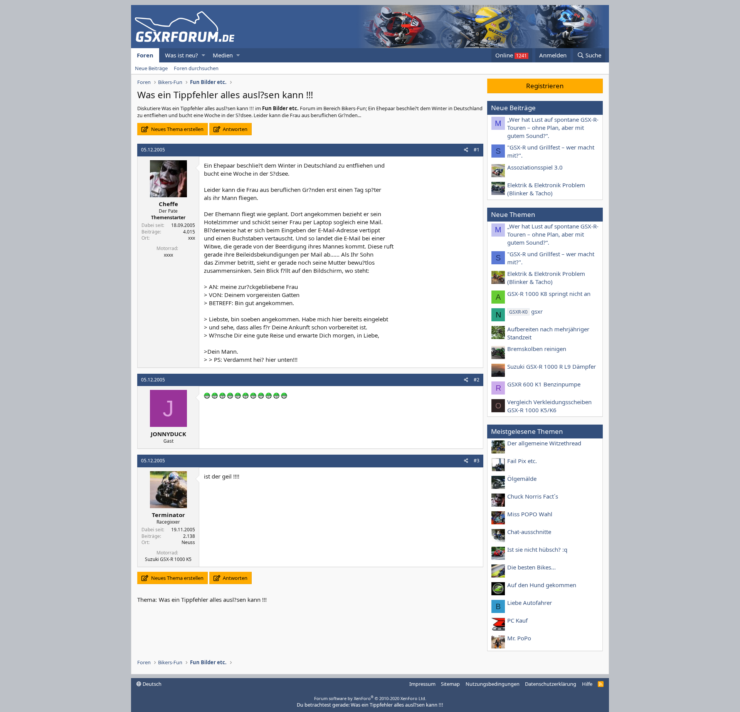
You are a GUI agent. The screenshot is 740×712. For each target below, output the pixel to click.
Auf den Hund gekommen (541, 585)
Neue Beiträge (151, 68)
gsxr (526, 311)
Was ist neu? (181, 55)
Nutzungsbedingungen (493, 683)
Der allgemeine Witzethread (544, 443)
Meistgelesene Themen (527, 431)
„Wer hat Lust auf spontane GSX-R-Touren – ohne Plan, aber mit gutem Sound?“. (553, 127)
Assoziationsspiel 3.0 (535, 167)
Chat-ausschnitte (529, 532)
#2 (476, 379)
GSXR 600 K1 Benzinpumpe (543, 384)
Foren (145, 55)
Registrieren (545, 85)
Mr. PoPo (519, 638)
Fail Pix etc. (522, 461)
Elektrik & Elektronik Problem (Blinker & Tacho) (546, 189)
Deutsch (151, 683)
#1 (476, 149)
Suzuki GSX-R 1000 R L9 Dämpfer (551, 366)
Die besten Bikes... (531, 567)
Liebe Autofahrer (529, 602)
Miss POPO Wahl (529, 514)
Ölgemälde (521, 478)
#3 (476, 460)
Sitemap (450, 683)
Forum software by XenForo (370, 698)
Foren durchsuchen (196, 68)
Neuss (188, 542)
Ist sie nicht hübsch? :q (537, 549)
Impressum (422, 683)
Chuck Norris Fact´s (532, 496)
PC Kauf (517, 620)
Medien (223, 55)
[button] (203, 55)
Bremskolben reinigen (536, 349)
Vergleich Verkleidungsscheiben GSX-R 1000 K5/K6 (549, 406)
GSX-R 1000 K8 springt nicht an (548, 293)
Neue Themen (513, 214)
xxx (191, 238)
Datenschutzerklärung (550, 683)
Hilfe (587, 683)
